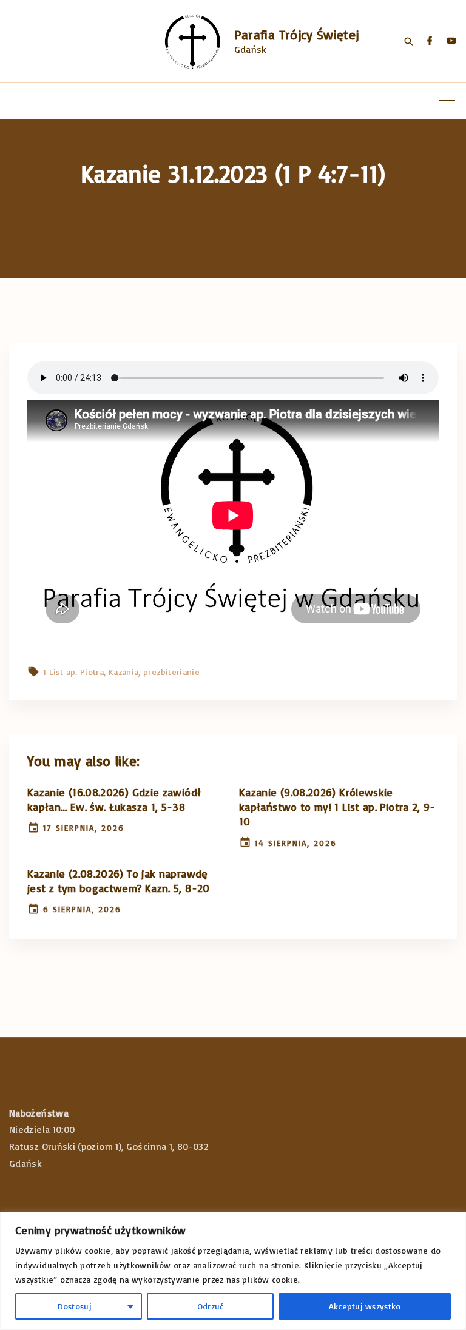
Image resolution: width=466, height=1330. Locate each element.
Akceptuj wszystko (365, 1306)
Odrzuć (210, 1306)
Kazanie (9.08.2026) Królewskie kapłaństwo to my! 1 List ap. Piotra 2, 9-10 (337, 806)
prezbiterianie (171, 672)
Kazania (124, 672)
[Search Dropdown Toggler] (408, 42)
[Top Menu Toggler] (447, 100)
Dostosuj (75, 1306)
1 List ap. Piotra (73, 672)
